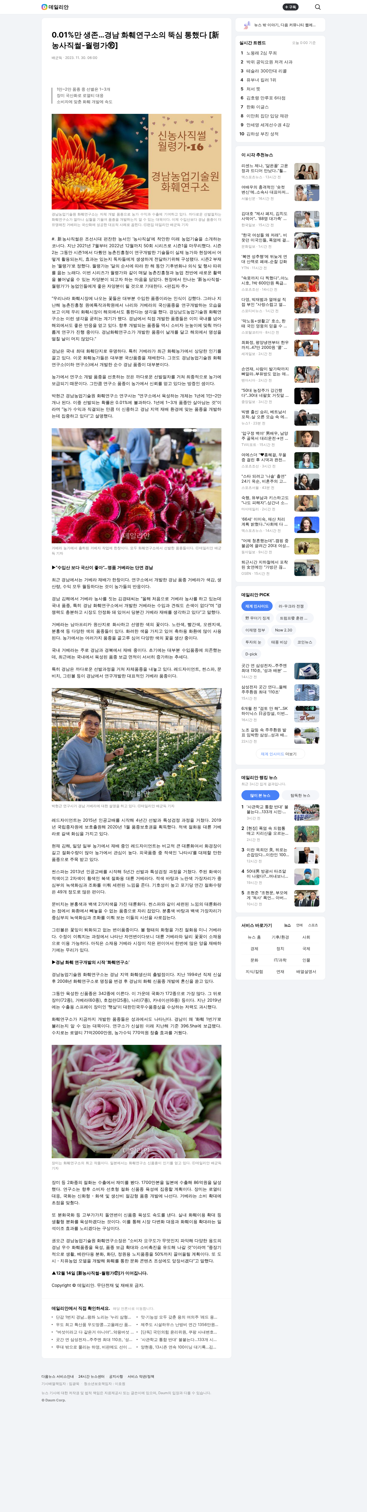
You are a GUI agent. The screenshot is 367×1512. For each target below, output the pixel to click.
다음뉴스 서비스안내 (57, 1376)
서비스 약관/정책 (141, 1376)
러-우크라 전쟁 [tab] (291, 606)
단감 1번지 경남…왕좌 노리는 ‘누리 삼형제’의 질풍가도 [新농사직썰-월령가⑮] (95, 1317)
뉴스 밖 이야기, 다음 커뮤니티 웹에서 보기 (289, 24)
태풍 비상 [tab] (279, 642)
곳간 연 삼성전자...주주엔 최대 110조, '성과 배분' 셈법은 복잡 (95, 1339)
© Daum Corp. (53, 1400)
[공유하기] (306, 6)
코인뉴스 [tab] (304, 642)
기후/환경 (280, 937)
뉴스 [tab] (287, 925)
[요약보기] (177, 72)
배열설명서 (306, 971)
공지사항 (116, 1376)
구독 (292, 7)
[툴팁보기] (319, 43)
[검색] (319, 6)
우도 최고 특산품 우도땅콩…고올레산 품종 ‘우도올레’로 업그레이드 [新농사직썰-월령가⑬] (95, 1324)
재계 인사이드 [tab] (257, 606)
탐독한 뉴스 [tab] (300, 795)
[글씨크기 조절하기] (206, 72)
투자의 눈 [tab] (253, 642)
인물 (306, 959)
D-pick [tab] (251, 654)
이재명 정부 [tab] (255, 630)
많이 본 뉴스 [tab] (260, 795)
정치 (280, 948)
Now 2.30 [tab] (283, 630)
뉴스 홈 (254, 937)
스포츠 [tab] (313, 925)
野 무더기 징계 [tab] (257, 618)
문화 (254, 959)
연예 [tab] (299, 925)
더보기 (279, 754)
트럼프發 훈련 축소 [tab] (296, 618)
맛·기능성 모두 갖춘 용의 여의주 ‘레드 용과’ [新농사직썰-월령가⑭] (180, 1317)
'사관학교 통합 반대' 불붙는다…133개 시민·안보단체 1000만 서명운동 (180, 1339)
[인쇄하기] (216, 72)
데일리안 (59, 6)
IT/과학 (280, 959)
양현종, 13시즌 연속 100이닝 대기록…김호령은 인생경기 (180, 1346)
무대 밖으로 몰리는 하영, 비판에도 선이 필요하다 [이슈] (95, 1346)
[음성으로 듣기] (186, 72)
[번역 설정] (196, 72)
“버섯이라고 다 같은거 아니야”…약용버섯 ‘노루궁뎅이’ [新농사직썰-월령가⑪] (95, 1331)
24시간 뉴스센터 (91, 1376)
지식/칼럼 (254, 971)
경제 (254, 948)
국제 (306, 948)
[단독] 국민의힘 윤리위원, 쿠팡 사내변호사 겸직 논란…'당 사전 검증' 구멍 (180, 1331)
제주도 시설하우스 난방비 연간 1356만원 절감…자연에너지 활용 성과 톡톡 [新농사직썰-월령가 (180, 1324)
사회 (306, 937)
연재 (280, 971)
